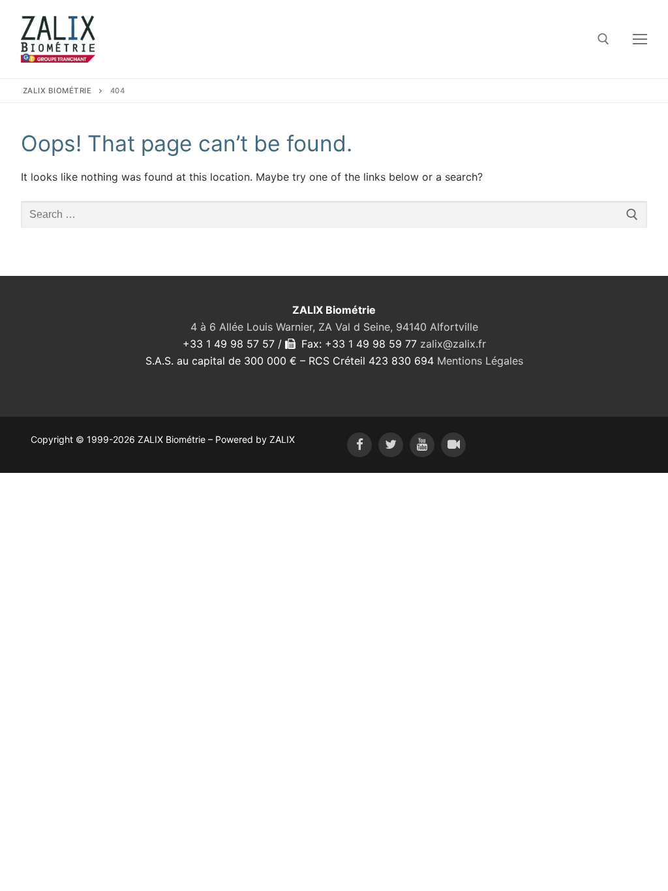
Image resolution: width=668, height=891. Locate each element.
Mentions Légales (480, 360)
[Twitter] (390, 444)
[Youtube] (422, 444)
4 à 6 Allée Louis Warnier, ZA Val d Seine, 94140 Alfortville (334, 326)
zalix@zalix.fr (453, 343)
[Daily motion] (453, 444)
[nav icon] (640, 39)
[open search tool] (603, 39)
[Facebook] (359, 444)
